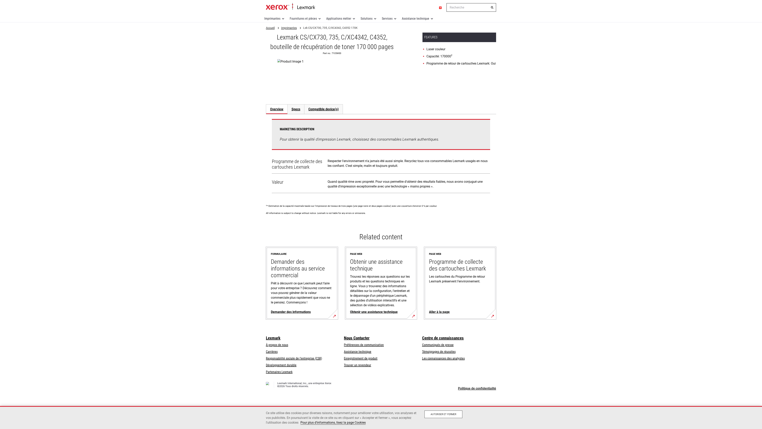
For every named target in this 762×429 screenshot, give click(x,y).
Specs (296, 109)
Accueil (290, 6)
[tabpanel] (381, 157)
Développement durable (281, 365)
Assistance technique (415, 18)
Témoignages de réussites (439, 352)
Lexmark (273, 338)
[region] (381, 417)
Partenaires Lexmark (279, 372)
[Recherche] (492, 7)
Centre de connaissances (443, 338)
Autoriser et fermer (443, 414)
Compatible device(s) (323, 109)
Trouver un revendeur (357, 365)
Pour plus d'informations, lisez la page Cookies (333, 422)
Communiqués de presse (438, 345)
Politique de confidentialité (477, 388)
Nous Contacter (356, 338)
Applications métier (338, 18)
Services (387, 18)
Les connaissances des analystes (443, 358)
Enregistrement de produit (360, 358)
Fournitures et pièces (303, 18)
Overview (276, 109)
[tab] (276, 109)
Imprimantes (272, 18)
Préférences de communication (364, 345)
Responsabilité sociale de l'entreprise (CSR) (294, 358)
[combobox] (471, 7)
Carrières (272, 352)
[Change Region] (440, 8)
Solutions (366, 18)
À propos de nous (277, 345)
